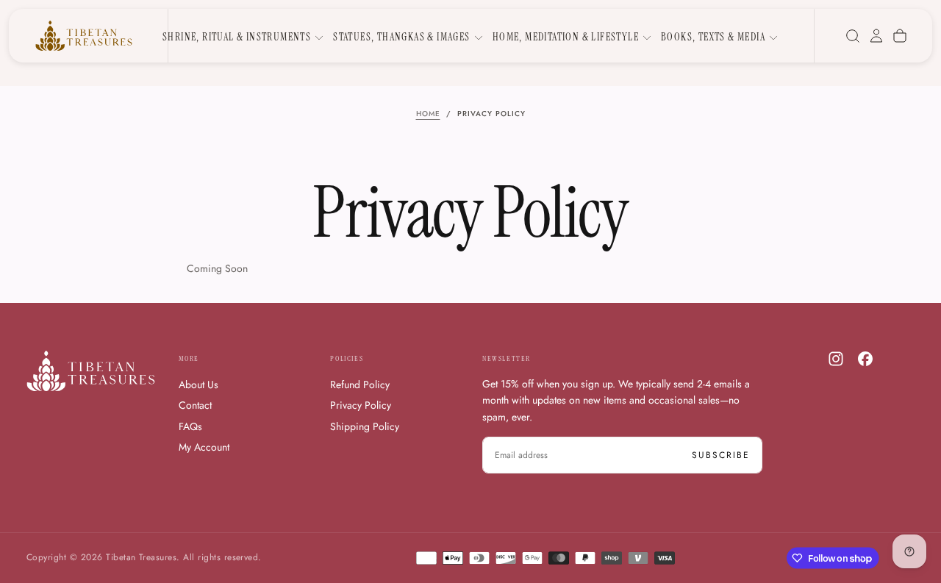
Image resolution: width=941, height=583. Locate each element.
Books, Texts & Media (713, 36)
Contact (195, 405)
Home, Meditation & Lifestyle (566, 36)
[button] (853, 36)
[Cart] (900, 36)
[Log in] (876, 36)
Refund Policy (360, 384)
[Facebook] (865, 359)
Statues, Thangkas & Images (401, 36)
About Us (198, 384)
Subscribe (721, 455)
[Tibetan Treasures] (90, 371)
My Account (204, 447)
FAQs (190, 426)
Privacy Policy (360, 405)
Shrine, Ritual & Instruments (236, 36)
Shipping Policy (364, 426)
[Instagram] (836, 359)
